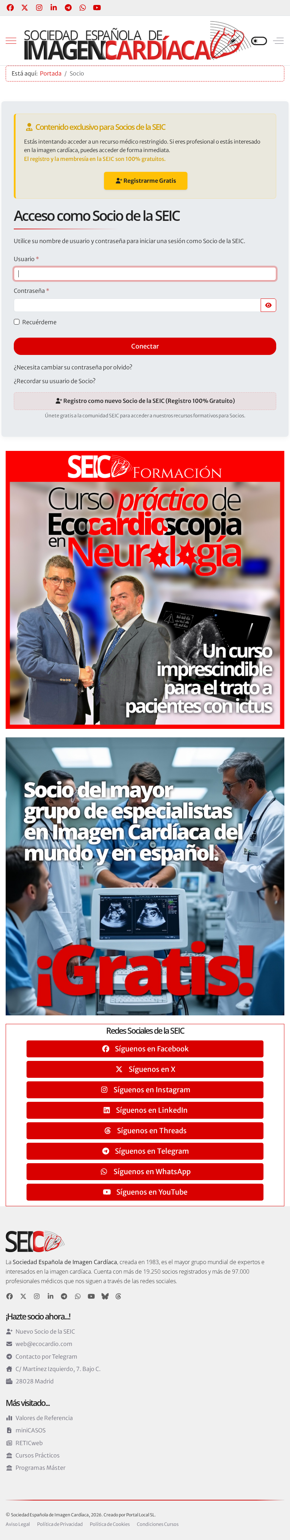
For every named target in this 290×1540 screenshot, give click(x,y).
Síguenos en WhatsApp (151, 1171)
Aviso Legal (18, 1524)
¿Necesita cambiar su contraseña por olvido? (73, 367)
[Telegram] (68, 7)
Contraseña (32, 290)
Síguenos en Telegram (151, 1151)
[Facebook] (10, 7)
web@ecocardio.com (44, 1343)
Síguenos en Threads (151, 1130)
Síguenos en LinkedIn (151, 1110)
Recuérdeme (39, 322)
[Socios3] (145, 876)
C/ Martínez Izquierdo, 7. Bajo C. (58, 1368)
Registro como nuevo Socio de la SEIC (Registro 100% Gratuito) (148, 400)
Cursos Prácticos (38, 1455)
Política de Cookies (110, 1524)
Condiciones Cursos (158, 1524)
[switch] (259, 41)
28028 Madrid (35, 1381)
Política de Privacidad (60, 1524)
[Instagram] (39, 7)
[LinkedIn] (53, 7)
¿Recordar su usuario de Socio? (54, 381)
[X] (23, 1296)
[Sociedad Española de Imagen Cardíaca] (137, 40)
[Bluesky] (105, 1296)
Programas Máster (40, 1467)
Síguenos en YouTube (151, 1192)
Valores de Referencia (44, 1417)
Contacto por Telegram (46, 1356)
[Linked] (51, 1296)
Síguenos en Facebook (151, 1048)
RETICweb (29, 1443)
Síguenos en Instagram (151, 1089)
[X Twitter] (24, 7)
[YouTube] (97, 7)
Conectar (145, 346)
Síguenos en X (151, 1069)
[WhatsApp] (82, 7)
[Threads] (119, 1296)
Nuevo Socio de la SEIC (45, 1331)
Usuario (26, 258)
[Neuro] (145, 589)
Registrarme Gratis (149, 180)
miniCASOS (31, 1430)
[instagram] (37, 1296)
